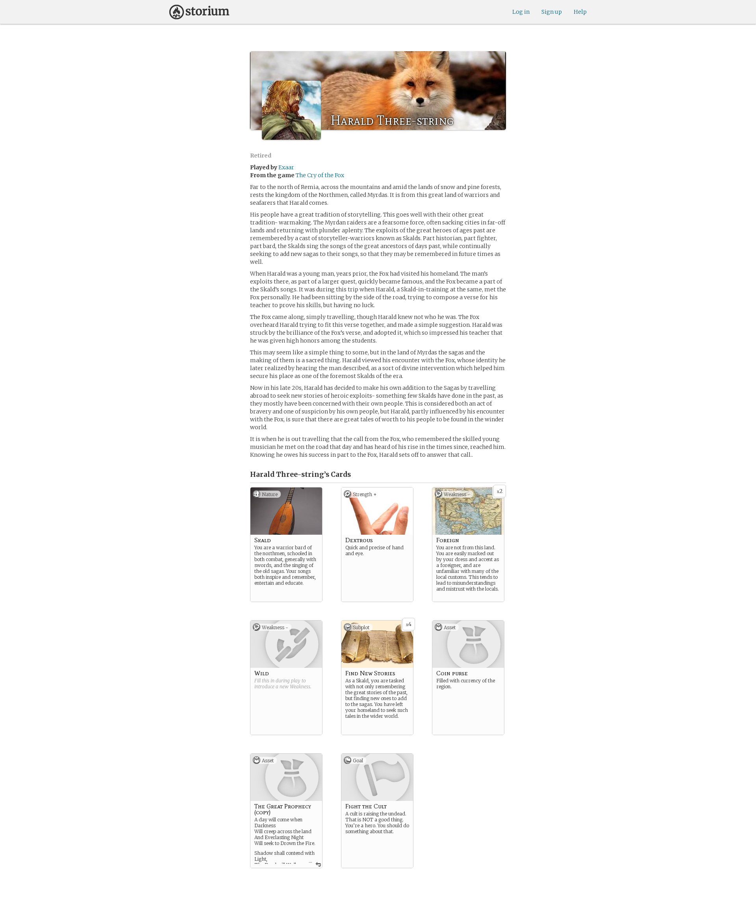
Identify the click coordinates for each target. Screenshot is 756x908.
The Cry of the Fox (320, 175)
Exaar (286, 167)
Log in (521, 11)
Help (580, 11)
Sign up (551, 11)
